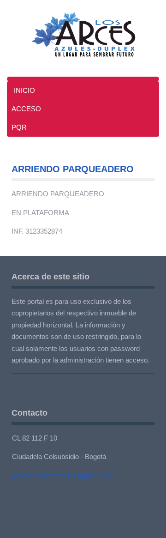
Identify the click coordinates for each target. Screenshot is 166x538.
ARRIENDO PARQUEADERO (73, 169)
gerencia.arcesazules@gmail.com (63, 475)
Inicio (24, 90)
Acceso (26, 109)
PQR (19, 127)
